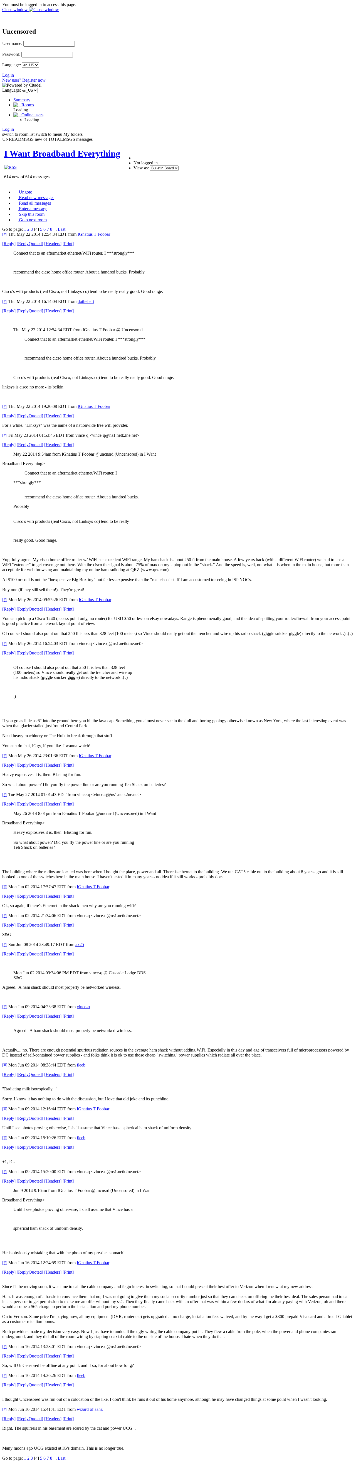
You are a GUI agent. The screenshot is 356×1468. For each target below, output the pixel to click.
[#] (4, 234)
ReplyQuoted (30, 243)
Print (68, 243)
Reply (9, 243)
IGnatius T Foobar (94, 234)
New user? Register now (24, 80)
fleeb (81, 1065)
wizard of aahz (90, 1409)
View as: (141, 167)
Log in (8, 75)
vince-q (83, 1006)
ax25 (79, 944)
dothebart (86, 301)
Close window (15, 9)
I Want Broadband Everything (62, 154)
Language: (11, 64)
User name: (12, 43)
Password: (11, 54)
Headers (52, 243)
